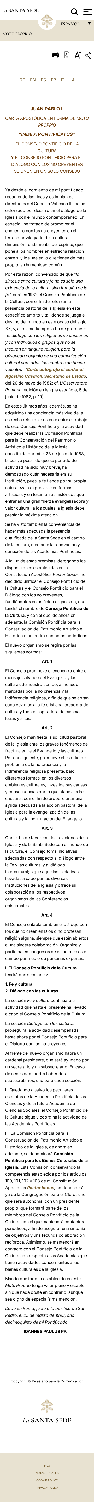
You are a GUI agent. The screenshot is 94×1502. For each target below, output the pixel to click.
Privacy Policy (47, 1487)
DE (22, 79)
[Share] (89, 56)
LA (72, 79)
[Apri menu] (87, 11)
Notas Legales (47, 1473)
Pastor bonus (40, 1187)
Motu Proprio (17, 33)
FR (53, 79)
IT (62, 79)
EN (33, 79)
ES (43, 79)
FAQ (47, 1465)
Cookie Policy (47, 1480)
